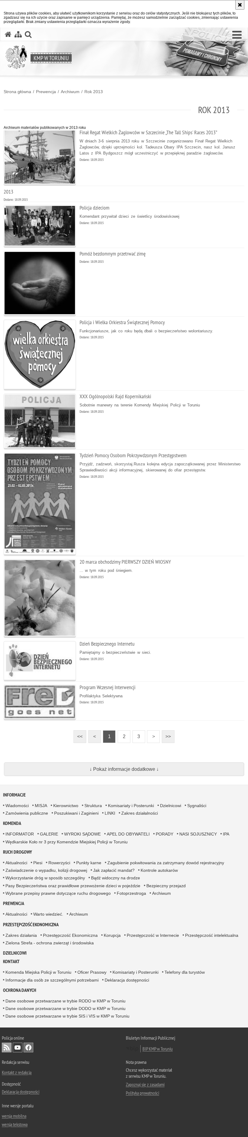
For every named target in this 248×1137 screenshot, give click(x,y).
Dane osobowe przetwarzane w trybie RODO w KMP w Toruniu (65, 1001)
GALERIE (49, 834)
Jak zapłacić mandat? (114, 870)
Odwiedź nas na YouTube (17, 1047)
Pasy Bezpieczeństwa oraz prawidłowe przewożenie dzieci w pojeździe (72, 885)
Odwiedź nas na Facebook (28, 1047)
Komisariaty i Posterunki (131, 805)
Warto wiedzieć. (48, 914)
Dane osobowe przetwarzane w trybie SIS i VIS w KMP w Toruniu (67, 1016)
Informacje (14, 795)
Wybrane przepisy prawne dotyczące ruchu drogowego (58, 893)
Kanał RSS (6, 1047)
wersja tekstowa (15, 1124)
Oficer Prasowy (91, 972)
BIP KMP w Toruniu (157, 1049)
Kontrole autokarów (159, 870)
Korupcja (112, 935)
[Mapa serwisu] (18, 34)
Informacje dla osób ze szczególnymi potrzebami (52, 980)
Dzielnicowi (170, 805)
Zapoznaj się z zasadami (145, 1084)
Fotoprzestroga (131, 893)
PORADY (164, 834)
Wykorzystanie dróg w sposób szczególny (45, 877)
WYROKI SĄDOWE (82, 834)
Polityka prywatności (142, 1093)
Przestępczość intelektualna (211, 935)
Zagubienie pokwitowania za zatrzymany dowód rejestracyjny (165, 862)
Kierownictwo (65, 805)
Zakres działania (21, 935)
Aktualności (16, 862)
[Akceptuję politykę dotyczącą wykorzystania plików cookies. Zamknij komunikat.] (239, 5)
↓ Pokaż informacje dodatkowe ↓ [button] (124, 769)
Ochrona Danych (19, 990)
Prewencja (46, 91)
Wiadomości (17, 805)
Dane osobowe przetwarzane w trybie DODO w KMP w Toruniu (65, 1008)
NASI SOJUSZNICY (198, 834)
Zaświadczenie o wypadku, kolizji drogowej (46, 870)
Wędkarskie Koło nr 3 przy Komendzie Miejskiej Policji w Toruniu (66, 841)
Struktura (93, 805)
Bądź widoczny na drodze (115, 877)
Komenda (12, 823)
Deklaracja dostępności (127, 980)
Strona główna (17, 91)
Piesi (37, 862)
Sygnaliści (196, 805)
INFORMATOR (19, 834)
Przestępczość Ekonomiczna (70, 935)
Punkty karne (88, 862)
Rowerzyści (59, 862)
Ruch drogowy (17, 852)
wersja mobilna (14, 1116)
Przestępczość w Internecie (153, 935)
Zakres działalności (139, 813)
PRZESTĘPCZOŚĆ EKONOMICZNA (31, 924)
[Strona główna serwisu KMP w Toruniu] (8, 34)
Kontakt (11, 961)
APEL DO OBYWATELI (128, 834)
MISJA (41, 805)
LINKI (110, 813)
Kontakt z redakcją (16, 1072)
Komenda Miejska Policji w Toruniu (38, 972)
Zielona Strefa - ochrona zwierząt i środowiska (49, 942)
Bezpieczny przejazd (166, 885)
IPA (226, 834)
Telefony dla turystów (185, 972)
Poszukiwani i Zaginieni (76, 813)
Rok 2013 (93, 91)
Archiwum (70, 91)
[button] (237, 35)
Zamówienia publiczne (26, 813)
